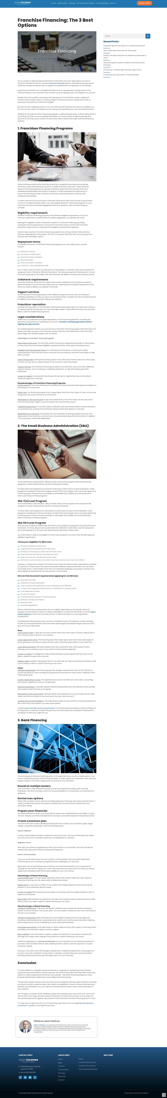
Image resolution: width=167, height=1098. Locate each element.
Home (53, 3)
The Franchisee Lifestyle (86, 3)
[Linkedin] (25, 1077)
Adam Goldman (39, 1025)
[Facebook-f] (20, 1077)
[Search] (147, 36)
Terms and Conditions (141, 1093)
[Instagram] (35, 1077)
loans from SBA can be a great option (39, 708)
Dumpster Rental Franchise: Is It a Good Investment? (124, 46)
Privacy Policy (128, 1093)
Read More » (107, 48)
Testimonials (62, 3)
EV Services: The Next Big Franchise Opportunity (122, 70)
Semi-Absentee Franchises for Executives (120, 50)
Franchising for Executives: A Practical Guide (121, 75)
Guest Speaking (102, 3)
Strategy (72, 3)
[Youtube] (30, 1077)
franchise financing (57, 83)
